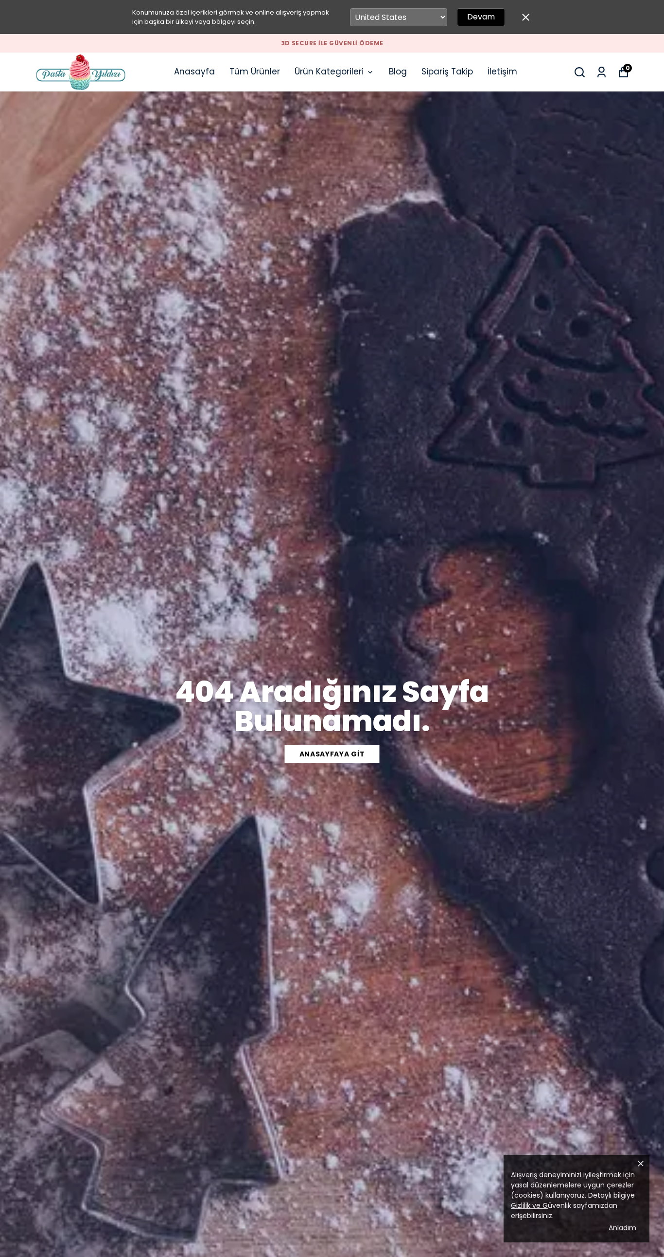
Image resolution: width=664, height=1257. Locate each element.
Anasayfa (194, 71)
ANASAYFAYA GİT (332, 754)
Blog (398, 71)
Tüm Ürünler (254, 71)
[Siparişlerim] (601, 72)
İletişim (502, 71)
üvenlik (541, 1205)
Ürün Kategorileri (329, 71)
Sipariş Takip (447, 71)
